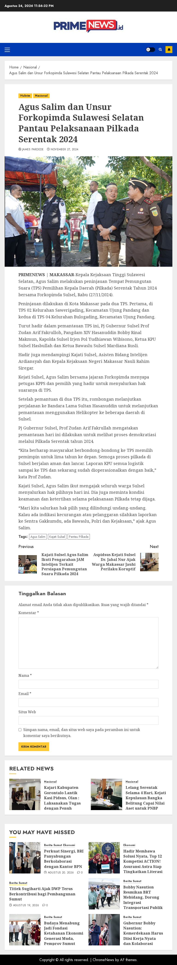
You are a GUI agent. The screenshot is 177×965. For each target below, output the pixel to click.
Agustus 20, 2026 (61, 873)
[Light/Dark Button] (150, 49)
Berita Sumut (53, 845)
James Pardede (33, 149)
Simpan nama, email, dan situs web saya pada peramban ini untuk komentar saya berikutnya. (81, 732)
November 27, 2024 (64, 149)
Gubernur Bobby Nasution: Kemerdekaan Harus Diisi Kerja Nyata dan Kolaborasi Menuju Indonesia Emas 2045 (143, 938)
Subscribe (168, 49)
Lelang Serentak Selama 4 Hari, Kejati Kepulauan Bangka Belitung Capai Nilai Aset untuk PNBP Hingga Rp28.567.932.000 (146, 803)
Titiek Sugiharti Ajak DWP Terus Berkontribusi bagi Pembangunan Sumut (42, 894)
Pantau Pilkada (78, 536)
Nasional (41, 96)
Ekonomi (69, 845)
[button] (7, 49)
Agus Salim (37, 536)
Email (24, 693)
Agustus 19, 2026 (26, 905)
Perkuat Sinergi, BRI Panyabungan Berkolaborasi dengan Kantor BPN (63, 859)
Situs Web (27, 711)
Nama (25, 675)
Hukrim (25, 96)
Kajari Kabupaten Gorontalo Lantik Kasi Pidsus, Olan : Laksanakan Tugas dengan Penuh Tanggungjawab (62, 800)
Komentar (28, 612)
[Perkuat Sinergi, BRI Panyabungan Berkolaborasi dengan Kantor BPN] (25, 857)
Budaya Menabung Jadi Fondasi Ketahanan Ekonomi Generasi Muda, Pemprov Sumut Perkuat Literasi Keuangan (63, 938)
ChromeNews (103, 959)
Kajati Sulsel (57, 536)
